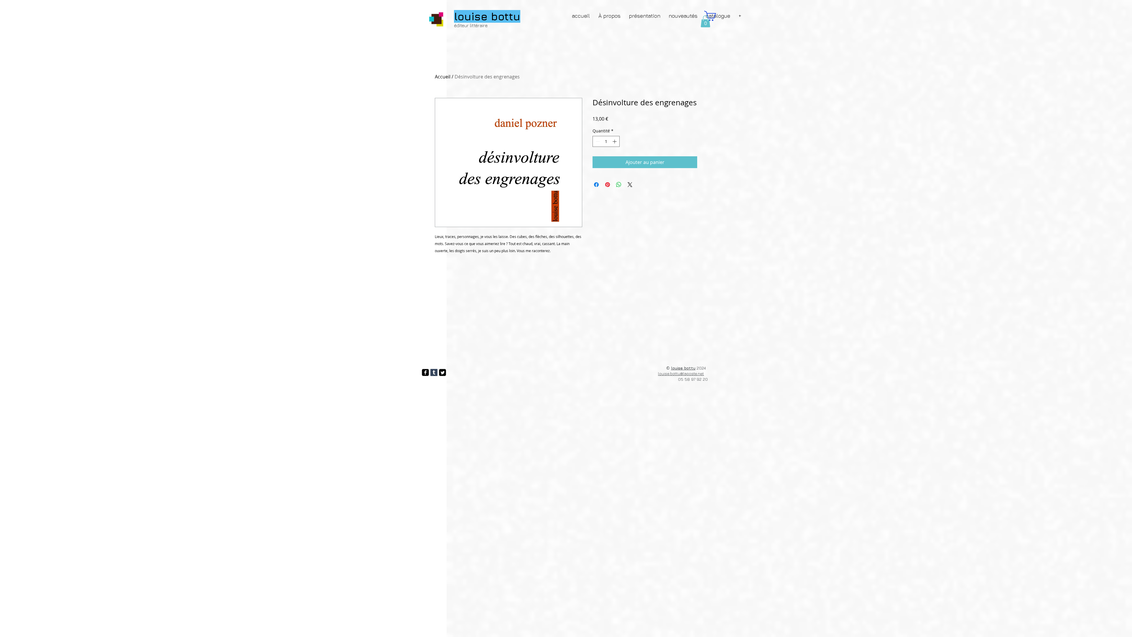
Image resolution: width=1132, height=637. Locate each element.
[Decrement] (597, 141)
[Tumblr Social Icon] (433, 372)
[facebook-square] (425, 372)
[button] (705, 21)
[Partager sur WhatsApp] (618, 184)
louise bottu (683, 367)
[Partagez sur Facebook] (596, 184)
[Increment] (615, 141)
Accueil (442, 76)
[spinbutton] (606, 141)
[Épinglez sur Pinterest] (607, 184)
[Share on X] (630, 184)
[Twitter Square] (442, 372)
